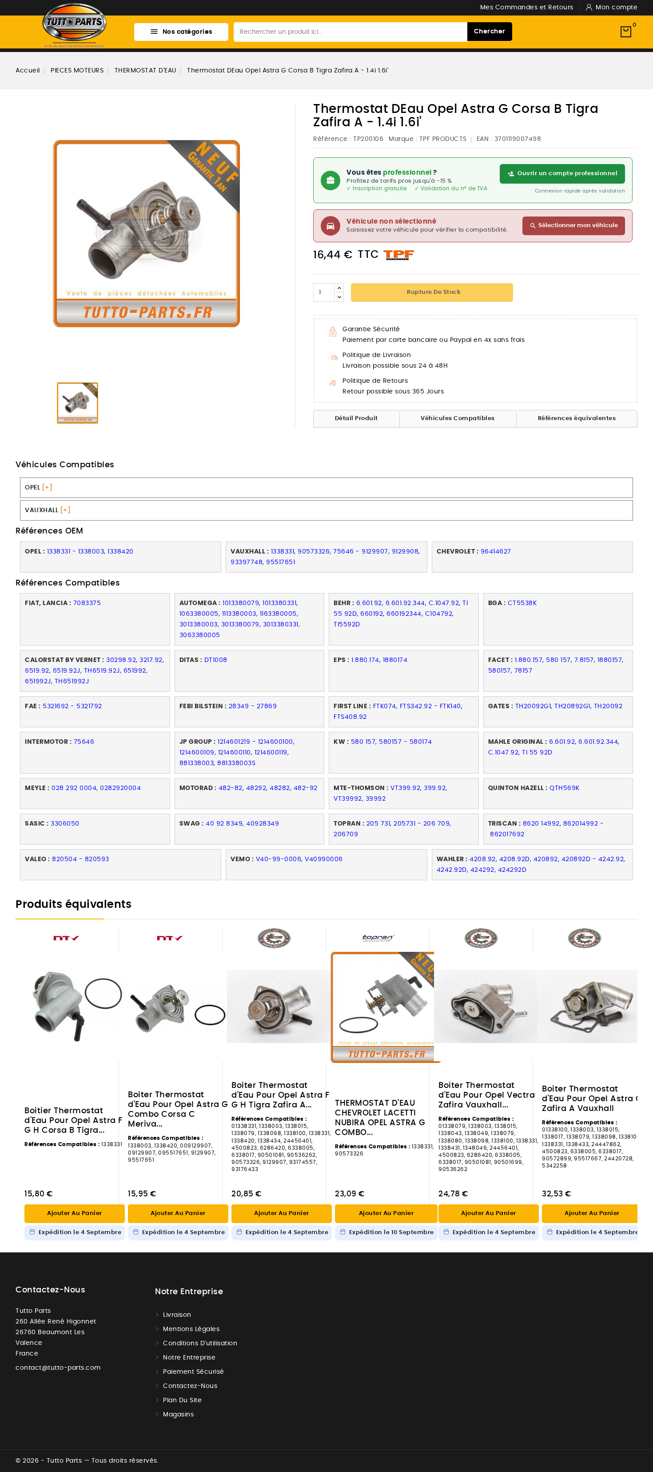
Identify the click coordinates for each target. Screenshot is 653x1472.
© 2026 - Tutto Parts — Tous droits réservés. (87, 1461)
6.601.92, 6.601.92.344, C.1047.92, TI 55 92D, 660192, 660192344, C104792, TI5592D (401, 614)
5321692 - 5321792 (72, 706)
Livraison (177, 1315)
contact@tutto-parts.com (58, 1368)
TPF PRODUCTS (443, 139)
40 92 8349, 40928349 (242, 824)
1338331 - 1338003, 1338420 (90, 552)
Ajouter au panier (74, 1213)
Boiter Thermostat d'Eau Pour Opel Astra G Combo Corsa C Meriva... (178, 1109)
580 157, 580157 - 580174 (391, 742)
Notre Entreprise (189, 1358)
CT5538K (522, 603)
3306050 (65, 824)
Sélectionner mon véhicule (574, 225)
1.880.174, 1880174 (379, 660)
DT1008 (215, 660)
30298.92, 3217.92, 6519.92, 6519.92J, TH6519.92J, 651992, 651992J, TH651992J (94, 671)
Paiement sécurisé (193, 1372)
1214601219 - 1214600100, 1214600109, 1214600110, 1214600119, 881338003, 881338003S (237, 752)
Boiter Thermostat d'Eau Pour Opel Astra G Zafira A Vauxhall (592, 1099)
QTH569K (564, 788)
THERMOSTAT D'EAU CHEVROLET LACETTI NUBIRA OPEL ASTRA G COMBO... (380, 1118)
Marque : (403, 139)
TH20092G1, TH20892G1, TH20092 (570, 706)
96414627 (496, 552)
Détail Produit (356, 418)
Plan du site (182, 1400)
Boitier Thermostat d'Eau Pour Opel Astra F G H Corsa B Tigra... (73, 1121)
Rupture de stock (433, 292)
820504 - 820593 (80, 859)
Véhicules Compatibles (458, 418)
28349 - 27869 (253, 706)
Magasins (178, 1415)
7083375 (88, 603)
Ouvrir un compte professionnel (567, 173)
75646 (84, 742)
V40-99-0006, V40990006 (299, 859)
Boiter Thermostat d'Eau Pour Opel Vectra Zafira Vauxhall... (486, 1095)
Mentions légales (191, 1329)
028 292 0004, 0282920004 (96, 788)
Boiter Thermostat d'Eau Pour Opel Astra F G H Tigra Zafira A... (280, 1095)
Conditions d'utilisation (200, 1343)
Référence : (332, 139)
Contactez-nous (50, 1290)
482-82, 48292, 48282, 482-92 (268, 788)
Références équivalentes (577, 418)
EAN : (485, 139)
